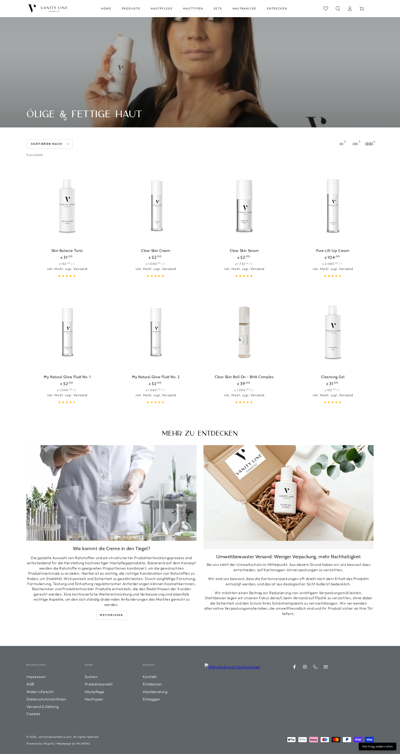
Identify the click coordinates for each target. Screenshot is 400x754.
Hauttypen (94, 699)
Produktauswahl (98, 684)
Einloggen (151, 699)
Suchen (91, 676)
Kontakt (150, 676)
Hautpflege (94, 691)
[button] (338, 8)
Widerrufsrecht (40, 691)
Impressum (36, 676)
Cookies (33, 713)
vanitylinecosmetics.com (55, 736)
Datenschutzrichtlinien (46, 699)
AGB (30, 684)
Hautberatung (155, 691)
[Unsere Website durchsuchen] (326, 8)
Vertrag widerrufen (377, 746)
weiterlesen (111, 615)
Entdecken (152, 684)
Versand (80, 269)
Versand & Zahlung (42, 706)
